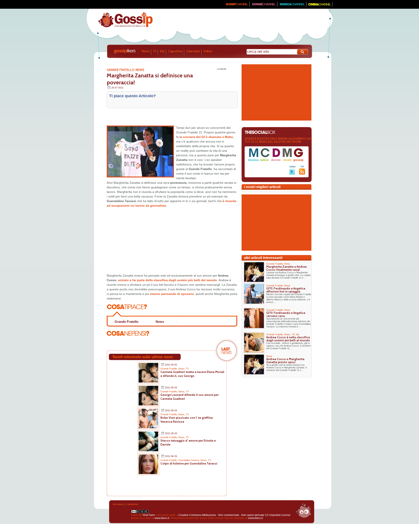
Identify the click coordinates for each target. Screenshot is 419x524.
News (146, 51)
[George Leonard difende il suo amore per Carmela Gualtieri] (148, 404)
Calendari (193, 51)
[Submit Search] (302, 51)
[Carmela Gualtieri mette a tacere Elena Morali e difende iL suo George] (148, 381)
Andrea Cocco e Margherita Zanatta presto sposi (285, 360)
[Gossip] (236, 5)
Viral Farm (149, 515)
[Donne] (263, 5)
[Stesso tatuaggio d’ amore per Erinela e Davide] (148, 450)
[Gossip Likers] (125, 27)
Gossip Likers (125, 51)
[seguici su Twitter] (292, 174)
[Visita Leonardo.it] (99, 4)
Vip (162, 51)
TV (187, 368)
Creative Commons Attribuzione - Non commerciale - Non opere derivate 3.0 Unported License (234, 515)
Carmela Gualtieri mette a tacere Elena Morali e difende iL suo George (192, 374)
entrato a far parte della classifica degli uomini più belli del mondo (167, 280)
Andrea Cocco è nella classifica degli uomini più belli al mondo (288, 338)
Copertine (175, 51)
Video (207, 51)
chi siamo (118, 504)
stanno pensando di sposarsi (171, 294)
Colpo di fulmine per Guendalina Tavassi (188, 463)
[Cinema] (319, 5)
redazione (132, 504)
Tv (154, 51)
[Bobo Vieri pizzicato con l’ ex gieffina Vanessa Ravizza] (148, 427)
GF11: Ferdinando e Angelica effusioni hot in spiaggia (285, 289)
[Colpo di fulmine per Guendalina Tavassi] (148, 473)
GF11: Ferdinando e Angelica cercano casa (285, 314)
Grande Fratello (120, 70)
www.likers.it (162, 518)
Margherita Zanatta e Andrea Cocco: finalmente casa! (286, 268)
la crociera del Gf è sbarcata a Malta (206, 137)
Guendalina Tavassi (188, 460)
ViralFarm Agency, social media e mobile (303, 510)
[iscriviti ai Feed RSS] (302, 173)
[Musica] (291, 5)
